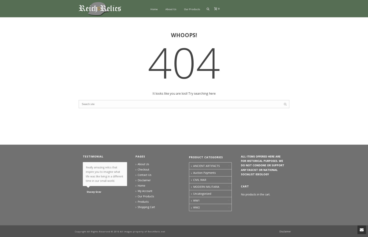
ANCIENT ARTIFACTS (206, 166)
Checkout (143, 169)
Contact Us (144, 175)
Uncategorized (202, 193)
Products (143, 201)
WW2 (196, 207)
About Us (170, 9)
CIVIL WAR (199, 180)
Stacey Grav (94, 192)
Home (154, 9)
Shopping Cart (146, 207)
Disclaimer (144, 180)
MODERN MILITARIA (206, 187)
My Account (145, 191)
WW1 (196, 200)
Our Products (192, 9)
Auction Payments (204, 173)
